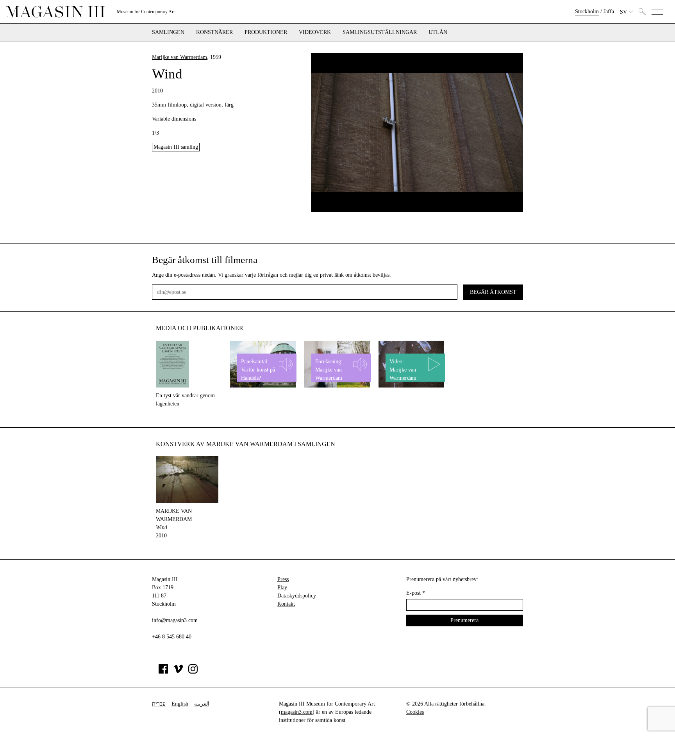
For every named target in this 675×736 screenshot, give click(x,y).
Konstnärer (214, 32)
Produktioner (266, 32)
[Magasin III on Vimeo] (178, 672)
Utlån (438, 32)
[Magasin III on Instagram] (193, 672)
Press (283, 579)
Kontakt (286, 604)
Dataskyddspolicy (296, 596)
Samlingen (168, 32)
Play (282, 587)
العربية (201, 704)
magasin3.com (296, 712)
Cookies (415, 712)
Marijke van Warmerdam (179, 57)
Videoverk (315, 32)
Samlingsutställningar (380, 32)
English (179, 704)
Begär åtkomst (493, 292)
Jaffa (609, 11)
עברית (159, 704)
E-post (415, 593)
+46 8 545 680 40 (171, 637)
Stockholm (587, 11)
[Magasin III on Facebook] (163, 672)
